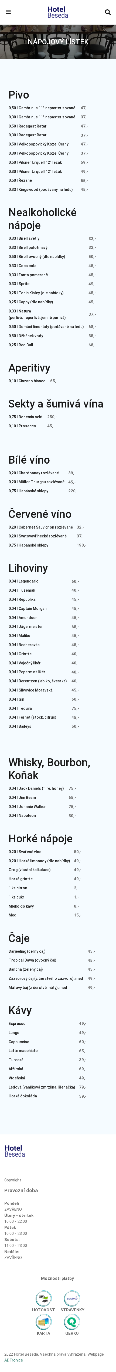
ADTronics (13, 1360)
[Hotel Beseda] (58, 12)
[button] (8, 12)
